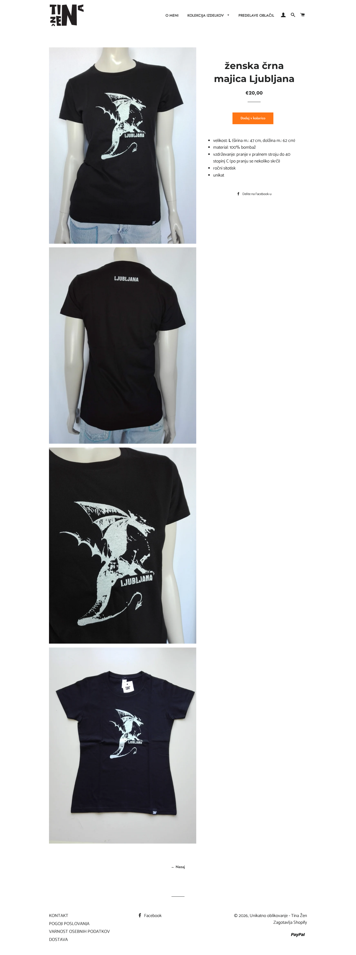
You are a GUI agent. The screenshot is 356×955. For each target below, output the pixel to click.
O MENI (172, 15)
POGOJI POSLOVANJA (69, 923)
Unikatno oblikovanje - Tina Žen (278, 915)
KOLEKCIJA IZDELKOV (206, 15)
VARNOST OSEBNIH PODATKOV (79, 931)
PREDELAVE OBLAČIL (256, 15)
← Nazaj (178, 866)
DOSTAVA (58, 939)
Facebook (152, 915)
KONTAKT (58, 915)
